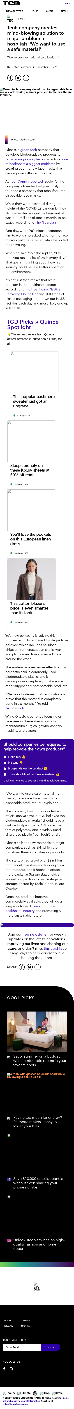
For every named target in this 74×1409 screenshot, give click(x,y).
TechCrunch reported (26, 181)
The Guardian (45, 222)
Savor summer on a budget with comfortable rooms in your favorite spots (39, 1061)
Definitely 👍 (16, 757)
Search (60, 3)
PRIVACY (8, 1326)
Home (34, 11)
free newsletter (35, 935)
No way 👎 (15, 763)
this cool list (54, 949)
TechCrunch (14, 708)
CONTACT (27, 1326)
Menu (68, 3)
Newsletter (14, 11)
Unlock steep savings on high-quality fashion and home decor (39, 1244)
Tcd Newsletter (14, 1340)
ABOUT (7, 1320)
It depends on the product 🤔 (27, 768)
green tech (28, 150)
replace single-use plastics (25, 159)
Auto (49, 11)
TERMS (25, 1320)
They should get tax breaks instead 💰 (33, 774)
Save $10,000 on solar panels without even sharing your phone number (38, 1183)
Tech (64, 11)
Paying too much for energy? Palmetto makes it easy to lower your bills (37, 1122)
